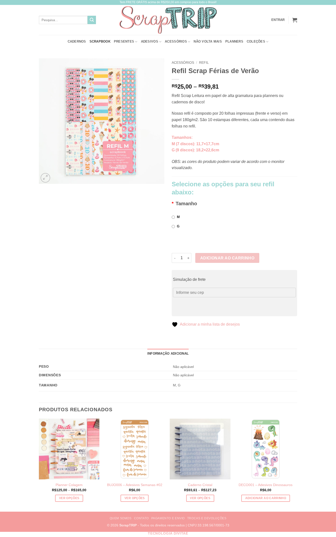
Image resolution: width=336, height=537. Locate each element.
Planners (234, 41)
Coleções (256, 41)
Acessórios (176, 41)
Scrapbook (100, 41)
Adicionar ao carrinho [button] (265, 498)
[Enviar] (92, 20)
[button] (294, 20)
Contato (141, 518)
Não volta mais (208, 41)
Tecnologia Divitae (168, 533)
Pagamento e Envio (168, 518)
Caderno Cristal (200, 485)
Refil (204, 62)
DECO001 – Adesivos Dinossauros (265, 485)
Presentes (124, 41)
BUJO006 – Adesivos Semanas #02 (134, 485)
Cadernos (77, 41)
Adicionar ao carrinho (227, 258)
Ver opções (69, 498)
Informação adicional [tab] (168, 353)
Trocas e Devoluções (207, 518)
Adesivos (149, 41)
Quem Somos (121, 518)
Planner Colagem (69, 485)
